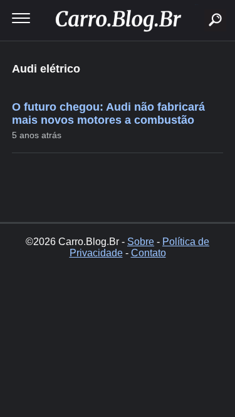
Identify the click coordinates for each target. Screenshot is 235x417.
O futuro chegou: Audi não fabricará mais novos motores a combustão (108, 113)
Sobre (140, 241)
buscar (196, 4)
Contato (148, 253)
